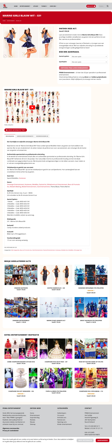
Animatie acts (61, 418)
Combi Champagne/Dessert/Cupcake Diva (21, 362)
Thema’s (43, 6)
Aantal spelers (64, 56)
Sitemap (32, 424)
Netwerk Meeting (15, 187)
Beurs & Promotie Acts (26, 250)
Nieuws (32, 422)
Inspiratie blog (34, 418)
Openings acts (62, 422)
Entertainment (25, 6)
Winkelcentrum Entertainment (57, 184)
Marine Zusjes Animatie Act (56, 320)
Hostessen (28, 184)
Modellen (18, 20)
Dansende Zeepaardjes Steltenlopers (91, 288)
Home (16, 6)
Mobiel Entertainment (29, 187)
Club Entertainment (43, 187)
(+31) (89, 426)
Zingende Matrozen (21, 288)
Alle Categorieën (15, 250)
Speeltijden (63, 62)
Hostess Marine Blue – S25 (56, 288)
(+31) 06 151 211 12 (96, 428)
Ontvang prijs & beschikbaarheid (74, 68)
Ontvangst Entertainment (15, 184)
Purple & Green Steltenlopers (56, 391)
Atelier (35, 6)
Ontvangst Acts (78, 250)
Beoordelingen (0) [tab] (42, 136)
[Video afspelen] (32, 107)
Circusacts (60, 415)
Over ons (53, 6)
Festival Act (42, 184)
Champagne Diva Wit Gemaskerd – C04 (21, 391)
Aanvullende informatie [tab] (25, 136)
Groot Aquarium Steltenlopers (91, 320)
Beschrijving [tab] (10, 136)
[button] (91, 6)
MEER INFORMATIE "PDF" (16, 130)
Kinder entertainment (64, 424)
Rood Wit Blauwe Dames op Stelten (91, 362)
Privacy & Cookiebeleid (10, 431)
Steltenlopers (61, 413)
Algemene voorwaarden (11, 428)
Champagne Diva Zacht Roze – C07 (56, 362)
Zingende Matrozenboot (21, 320)
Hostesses (22, 178)
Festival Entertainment (49, 250)
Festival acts (61, 420)
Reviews (32, 420)
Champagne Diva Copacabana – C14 (91, 391)
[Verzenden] (107, 6)
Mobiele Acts (64, 250)
